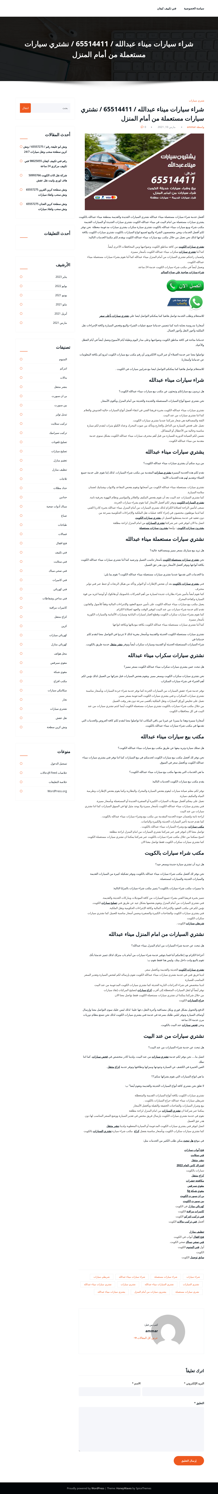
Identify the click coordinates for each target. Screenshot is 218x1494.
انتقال (25, 108)
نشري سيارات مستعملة (187, 1291)
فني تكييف (61, 552)
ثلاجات (63, 479)
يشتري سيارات (162, 472)
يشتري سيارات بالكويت (186, 584)
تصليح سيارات (109, 903)
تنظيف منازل (196, 1232)
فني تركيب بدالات (187, 1221)
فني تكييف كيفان (166, 8)
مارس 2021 (60, 323)
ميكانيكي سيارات (57, 690)
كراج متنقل (113, 1067)
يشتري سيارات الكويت (148, 518)
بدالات (63, 377)
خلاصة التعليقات (58, 782)
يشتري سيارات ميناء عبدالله (111, 1291)
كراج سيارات (144, 990)
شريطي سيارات (195, 923)
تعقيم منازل (60, 460)
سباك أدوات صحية (56, 506)
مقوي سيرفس (196, 1186)
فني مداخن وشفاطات (54, 598)
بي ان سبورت (59, 396)
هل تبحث (188, 1140)
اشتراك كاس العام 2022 (190, 1165)
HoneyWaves (124, 1488)
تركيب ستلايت (59, 423)
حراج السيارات (196, 1000)
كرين (64, 626)
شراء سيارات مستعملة (165, 1276)
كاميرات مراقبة (195, 1211)
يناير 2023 (61, 277)
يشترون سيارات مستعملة (153, 528)
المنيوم (63, 359)
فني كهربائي (60, 589)
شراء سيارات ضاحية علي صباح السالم (182, 272)
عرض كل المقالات (147, 1338)
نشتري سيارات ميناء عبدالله (98, 1284)
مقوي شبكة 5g (195, 1191)
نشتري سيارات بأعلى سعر (114, 316)
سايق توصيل (197, 1257)
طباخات (62, 525)
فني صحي (198, 1242)
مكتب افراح (60, 681)
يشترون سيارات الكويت (190, 528)
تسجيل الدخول (59, 763)
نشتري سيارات (197, 100)
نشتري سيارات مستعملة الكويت (181, 560)
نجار (64, 699)
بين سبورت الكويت (193, 1201)
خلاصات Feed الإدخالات (53, 773)
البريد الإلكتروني (194, 1383)
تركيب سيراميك (58, 433)
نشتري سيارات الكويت (191, 246)
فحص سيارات (190, 1025)
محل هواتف (60, 653)
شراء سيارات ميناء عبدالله (132, 1276)
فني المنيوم (192, 1247)
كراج (136, 1131)
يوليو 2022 (61, 286)
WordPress (98, 1488)
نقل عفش (61, 718)
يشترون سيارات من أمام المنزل (150, 1291)
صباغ (64, 515)
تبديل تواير (61, 414)
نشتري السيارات (155, 523)
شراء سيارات (193, 1276)
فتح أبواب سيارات (194, 1150)
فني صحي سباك (58, 571)
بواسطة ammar (196, 127)
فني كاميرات (59, 580)
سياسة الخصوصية (194, 8)
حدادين (63, 497)
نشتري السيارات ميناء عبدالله (159, 1284)
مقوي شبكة (60, 672)
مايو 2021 (61, 304)
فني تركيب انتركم (194, 1216)
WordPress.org (57, 791)
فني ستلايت (197, 1155)
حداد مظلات (60, 488)
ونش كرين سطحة (57, 727)
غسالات (62, 534)
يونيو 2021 (61, 295)
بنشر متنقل (116, 644)
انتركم (63, 368)
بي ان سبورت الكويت (192, 1196)
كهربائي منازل (196, 1206)
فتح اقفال (198, 1237)
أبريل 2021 (60, 313)
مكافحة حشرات (195, 1180)
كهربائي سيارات (58, 635)
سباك (189, 1242)
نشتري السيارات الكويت (190, 502)
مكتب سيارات (196, 826)
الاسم (136, 1383)
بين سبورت (60, 405)
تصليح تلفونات (59, 442)
